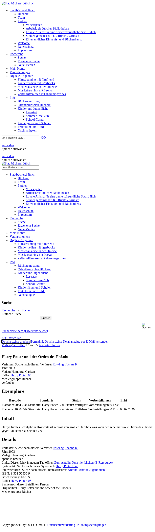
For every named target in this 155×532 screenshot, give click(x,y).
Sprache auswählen (14, 149)
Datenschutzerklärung (61, 525)
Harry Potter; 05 (21, 375)
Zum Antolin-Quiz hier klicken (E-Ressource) (83, 462)
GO (43, 137)
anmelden (8, 145)
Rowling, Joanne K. (65, 364)
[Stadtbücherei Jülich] (16, 3)
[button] (147, 326)
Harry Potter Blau (67, 466)
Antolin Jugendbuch (92, 469)
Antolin (73, 469)
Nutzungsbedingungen (91, 525)
